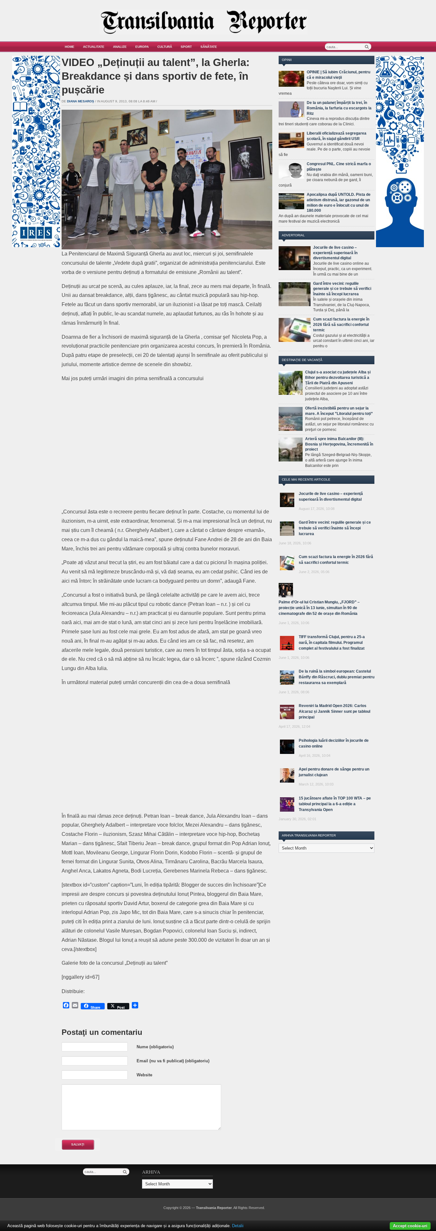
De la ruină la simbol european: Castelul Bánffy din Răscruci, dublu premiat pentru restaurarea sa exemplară (336, 677)
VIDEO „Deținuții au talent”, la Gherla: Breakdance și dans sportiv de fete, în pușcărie (156, 76)
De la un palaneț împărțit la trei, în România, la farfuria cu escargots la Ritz (339, 108)
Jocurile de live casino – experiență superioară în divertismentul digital (335, 253)
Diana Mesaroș (80, 101)
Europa (142, 46)
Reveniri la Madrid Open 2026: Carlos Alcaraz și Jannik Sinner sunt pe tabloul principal (334, 711)
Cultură (164, 46)
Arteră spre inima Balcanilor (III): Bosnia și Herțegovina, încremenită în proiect (339, 444)
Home (69, 46)
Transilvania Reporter (214, 1208)
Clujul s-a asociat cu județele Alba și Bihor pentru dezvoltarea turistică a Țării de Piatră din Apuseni (338, 377)
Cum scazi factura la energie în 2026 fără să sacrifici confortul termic (341, 324)
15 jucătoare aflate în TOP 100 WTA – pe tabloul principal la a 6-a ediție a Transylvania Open (335, 804)
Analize (120, 46)
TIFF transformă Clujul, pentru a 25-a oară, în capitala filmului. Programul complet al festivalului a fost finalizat (332, 643)
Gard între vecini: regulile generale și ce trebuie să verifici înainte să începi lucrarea (342, 289)
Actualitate (93, 46)
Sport (186, 46)
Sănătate (208, 46)
